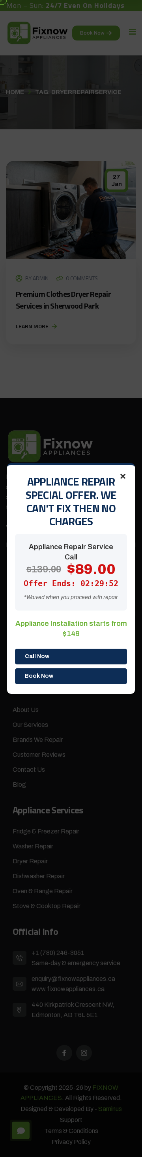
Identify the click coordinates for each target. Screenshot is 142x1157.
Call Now (37, 656)
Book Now (39, 676)
